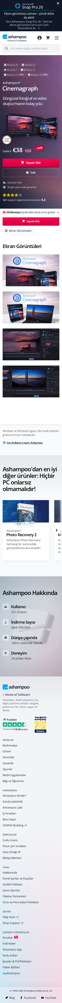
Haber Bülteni (11, 967)
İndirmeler (9, 943)
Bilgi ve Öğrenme (13, 781)
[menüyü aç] (57, 38)
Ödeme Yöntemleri (14, 896)
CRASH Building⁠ (12, 825)
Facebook (30, 998)
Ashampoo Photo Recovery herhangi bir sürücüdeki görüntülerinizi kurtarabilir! (24, 544)
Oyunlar (8, 769)
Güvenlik (8, 763)
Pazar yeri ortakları (14, 846)
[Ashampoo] (16, 687)
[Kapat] (58, 3)
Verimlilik (8, 757)
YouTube (50, 998)
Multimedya (10, 745)
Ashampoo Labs (13, 807)
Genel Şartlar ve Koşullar (18, 878)
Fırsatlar (10, 937)
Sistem (7, 751)
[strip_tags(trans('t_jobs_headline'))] (40, 724)
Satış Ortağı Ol (11, 852)
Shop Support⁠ (11, 923)
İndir (33, 172)
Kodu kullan (10, 955)
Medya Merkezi (12, 858)
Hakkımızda (10, 872)
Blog (12, 998)
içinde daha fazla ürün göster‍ (31, 212)
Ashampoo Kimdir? (14, 795)
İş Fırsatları (9, 813)
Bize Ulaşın (9, 819)
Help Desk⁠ (9, 917)
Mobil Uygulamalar (14, 775)
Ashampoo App (12, 949)
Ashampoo (11, 973)
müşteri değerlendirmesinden (24, 200)
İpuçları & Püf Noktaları (17, 961)
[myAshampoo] (39, 38)
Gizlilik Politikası (12, 884)
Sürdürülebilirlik (13, 801)
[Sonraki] (57, 530)
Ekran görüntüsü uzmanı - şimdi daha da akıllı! (29, 15)
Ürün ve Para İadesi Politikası (21, 902)
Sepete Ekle (33, 163)
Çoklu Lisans (10, 840)
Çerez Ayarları (11, 890)
